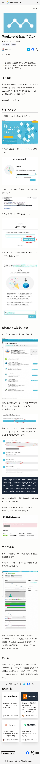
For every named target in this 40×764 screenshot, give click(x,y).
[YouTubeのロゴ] (37, 752)
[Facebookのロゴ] (27, 752)
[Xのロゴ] (32, 753)
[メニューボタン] (3, 2)
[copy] (35, 479)
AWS (14, 44)
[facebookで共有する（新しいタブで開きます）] (32, 49)
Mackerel (6, 44)
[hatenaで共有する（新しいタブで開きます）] (28, 49)
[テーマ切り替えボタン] (38, 2)
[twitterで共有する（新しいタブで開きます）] (37, 49)
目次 (33, 8)
